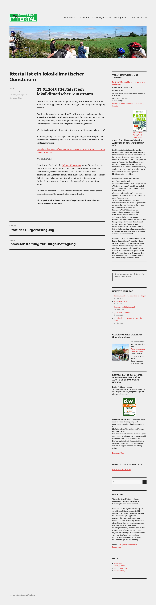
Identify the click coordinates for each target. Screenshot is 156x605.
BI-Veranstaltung (118, 104)
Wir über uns (138, 18)
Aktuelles (68, 18)
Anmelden (118, 563)
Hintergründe (120, 18)
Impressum (116, 547)
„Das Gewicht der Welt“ (122, 313)
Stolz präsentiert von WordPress (23, 595)
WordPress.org (119, 571)
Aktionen (82, 18)
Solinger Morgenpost (71, 165)
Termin (115, 106)
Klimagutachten (15, 98)
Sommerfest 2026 (120, 301)
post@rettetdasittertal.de (121, 469)
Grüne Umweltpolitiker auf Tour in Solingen (130, 296)
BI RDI (11, 88)
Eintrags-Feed (119, 566)
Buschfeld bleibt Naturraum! (124, 307)
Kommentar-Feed (120, 568)
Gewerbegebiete (100, 18)
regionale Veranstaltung (135, 104)
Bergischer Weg (118, 453)
